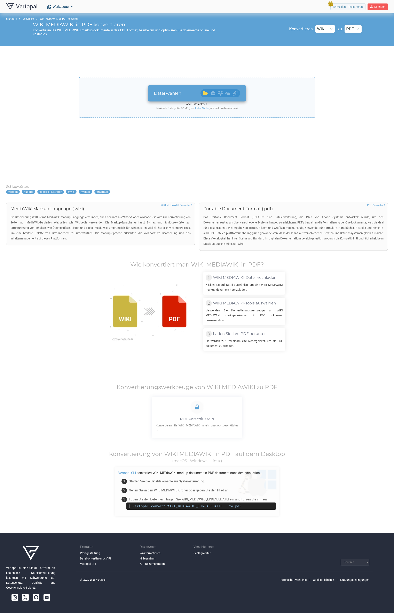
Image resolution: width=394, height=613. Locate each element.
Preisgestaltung (90, 553)
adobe (29, 191)
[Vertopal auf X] (25, 597)
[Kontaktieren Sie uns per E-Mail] (47, 597)
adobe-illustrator (51, 191)
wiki (72, 191)
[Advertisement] (197, 61)
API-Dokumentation (152, 563)
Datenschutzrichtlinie (293, 579)
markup (103, 191)
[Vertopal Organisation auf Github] (36, 597)
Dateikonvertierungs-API (95, 558)
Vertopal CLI (88, 563)
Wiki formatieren (150, 553)
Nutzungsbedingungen (354, 579)
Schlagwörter (202, 553)
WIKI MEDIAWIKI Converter (175, 205)
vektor (86, 191)
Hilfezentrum (148, 558)
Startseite (11, 18)
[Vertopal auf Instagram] (14, 597)
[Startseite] (31, 553)
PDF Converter (375, 205)
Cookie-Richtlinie (323, 579)
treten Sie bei (202, 108)
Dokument (28, 18)
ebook (14, 191)
